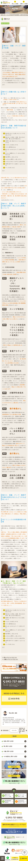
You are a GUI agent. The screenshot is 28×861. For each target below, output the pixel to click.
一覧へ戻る (14, 730)
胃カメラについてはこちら (10, 657)
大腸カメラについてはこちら (11, 659)
